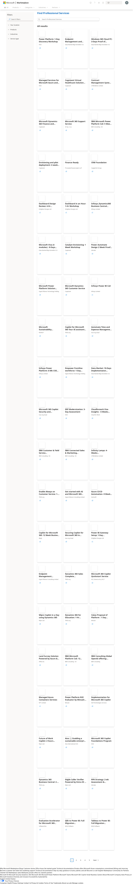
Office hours (39, 868)
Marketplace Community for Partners (116, 870)
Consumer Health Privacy (8, 883)
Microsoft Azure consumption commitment (99, 868)
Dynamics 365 (26, 875)
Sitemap (20, 883)
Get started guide (50, 868)
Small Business (92, 875)
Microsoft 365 (36, 875)
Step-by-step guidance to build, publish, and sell (70, 870)
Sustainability (42, 877)
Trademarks (57, 883)
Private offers (78, 868)
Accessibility (33, 877)
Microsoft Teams (65, 875)
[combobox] (69, 19)
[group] (40, 48)
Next (95, 860)
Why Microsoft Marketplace (9, 868)
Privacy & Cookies (37, 883)
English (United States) (7, 879)
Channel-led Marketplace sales (10, 873)
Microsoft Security (15, 875)
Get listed (16, 870)
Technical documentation (65, 868)
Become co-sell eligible (95, 870)
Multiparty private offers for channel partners (36, 873)
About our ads (67, 883)
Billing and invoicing (121, 868)
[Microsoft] (9, 3)
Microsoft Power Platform (50, 875)
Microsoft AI (4, 875)
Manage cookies (77, 883)
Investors (10, 877)
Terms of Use (48, 883)
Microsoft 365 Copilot (78, 875)
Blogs (21, 868)
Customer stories (29, 868)
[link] (49, 49)
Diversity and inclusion (21, 877)
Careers (99, 875)
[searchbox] (22, 19)
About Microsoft (108, 875)
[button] (39, 19)
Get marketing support (27, 870)
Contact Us (27, 883)
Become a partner (6, 870)
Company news (119, 875)
